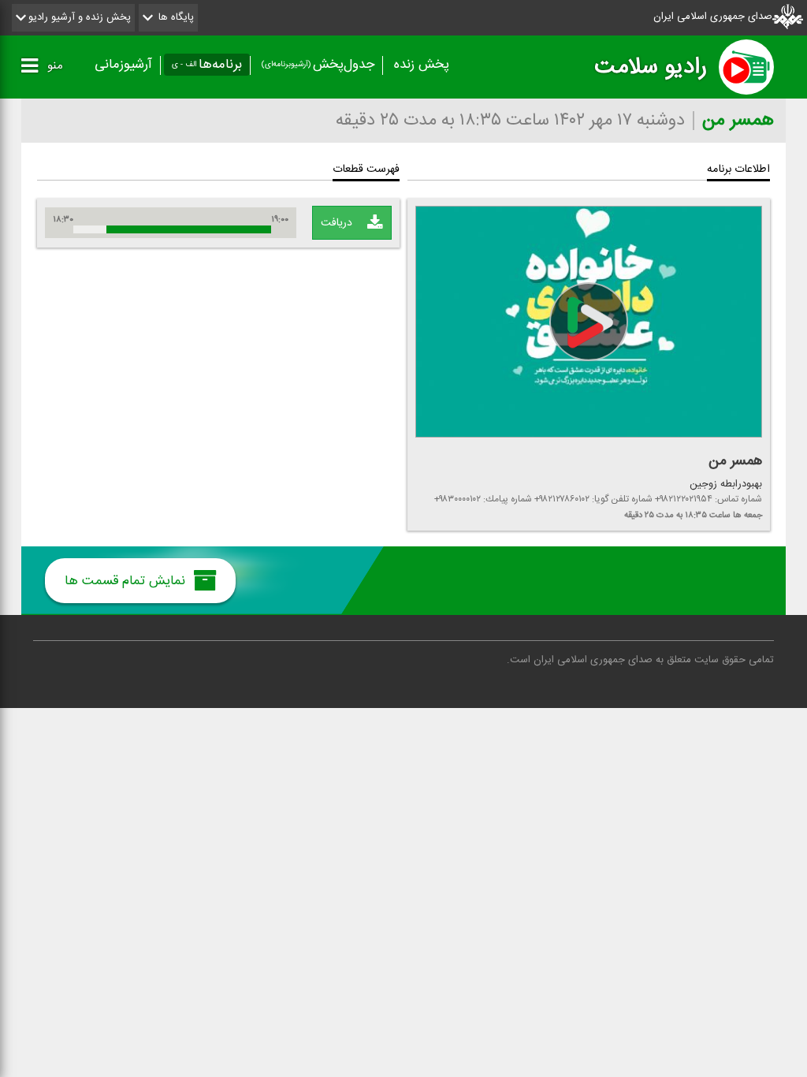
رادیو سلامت (650, 67)
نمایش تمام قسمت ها (127, 581)
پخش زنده (421, 65)
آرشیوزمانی (123, 65)
